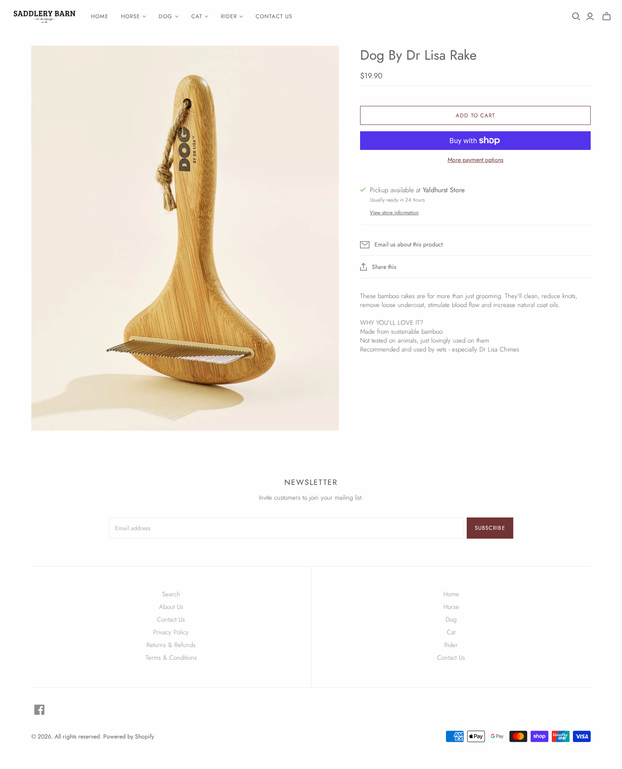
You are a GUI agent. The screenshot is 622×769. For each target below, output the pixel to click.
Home (99, 16)
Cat (451, 632)
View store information (394, 212)
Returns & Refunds (170, 645)
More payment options (476, 160)
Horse (451, 606)
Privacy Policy (171, 632)
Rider (451, 645)
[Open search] (576, 16)
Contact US (274, 16)
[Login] (590, 16)
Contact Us (171, 619)
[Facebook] (39, 710)
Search (171, 594)
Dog (451, 619)
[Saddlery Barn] (44, 16)
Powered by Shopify (128, 736)
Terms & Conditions (171, 657)
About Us (171, 606)
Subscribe (490, 528)
